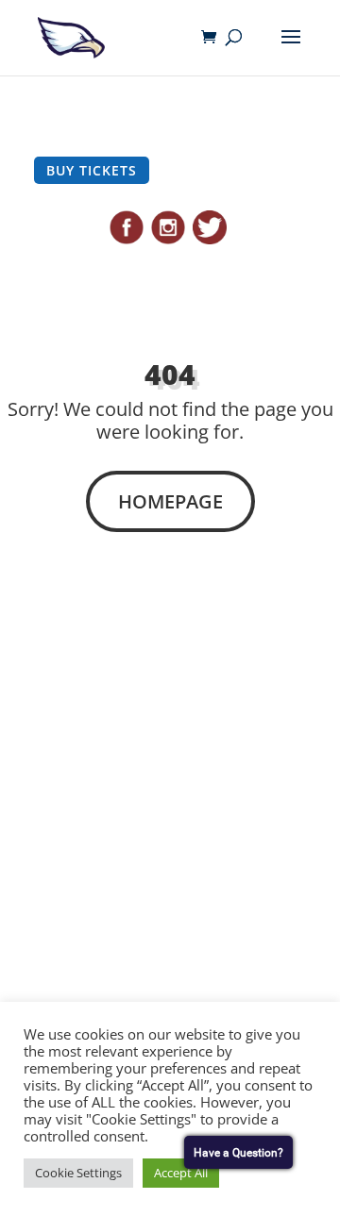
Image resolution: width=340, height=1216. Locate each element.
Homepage (170, 501)
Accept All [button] (181, 1172)
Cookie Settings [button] (78, 1172)
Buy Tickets (91, 170)
